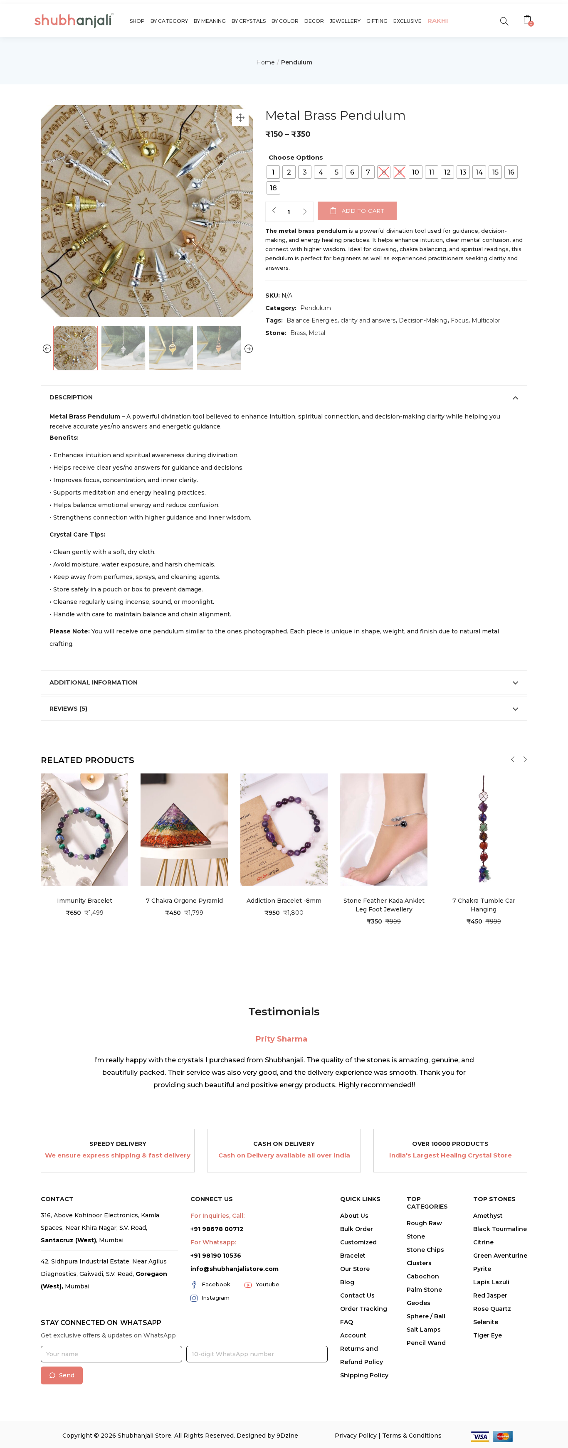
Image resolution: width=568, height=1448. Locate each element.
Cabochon (423, 1276)
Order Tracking (363, 1309)
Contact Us (357, 1295)
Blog (347, 1282)
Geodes (418, 1303)
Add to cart (363, 210)
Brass (298, 333)
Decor (314, 21)
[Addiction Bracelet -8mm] (284, 829)
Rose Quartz (492, 1309)
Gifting (377, 21)
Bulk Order (356, 1229)
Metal (317, 333)
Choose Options (296, 157)
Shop (137, 21)
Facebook (216, 1284)
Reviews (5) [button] (68, 708)
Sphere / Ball (426, 1316)
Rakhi (437, 21)
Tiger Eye (487, 1335)
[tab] (284, 397)
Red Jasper (490, 1295)
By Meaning (210, 21)
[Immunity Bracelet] (84, 829)
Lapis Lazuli (491, 1282)
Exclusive (407, 21)
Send (66, 1375)
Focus (459, 320)
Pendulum (296, 62)
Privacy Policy (356, 1435)
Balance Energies (311, 320)
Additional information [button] (93, 682)
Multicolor (486, 320)
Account (353, 1335)
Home (265, 62)
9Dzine (287, 1435)
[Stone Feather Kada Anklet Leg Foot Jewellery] (383, 829)
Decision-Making (423, 320)
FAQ (346, 1322)
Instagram (216, 1297)
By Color (285, 21)
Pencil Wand (426, 1343)
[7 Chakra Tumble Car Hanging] (483, 829)
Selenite (485, 1322)
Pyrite (482, 1269)
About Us (354, 1215)
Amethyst (488, 1215)
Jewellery (345, 21)
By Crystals (249, 21)
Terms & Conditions (412, 1435)
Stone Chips (425, 1249)
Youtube (267, 1284)
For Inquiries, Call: (217, 1215)
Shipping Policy (364, 1375)
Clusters (419, 1263)
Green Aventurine (500, 1255)
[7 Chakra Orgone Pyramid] (184, 829)
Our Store (355, 1269)
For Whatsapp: (213, 1242)
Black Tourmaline (500, 1229)
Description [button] (71, 397)
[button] (528, 20)
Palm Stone (424, 1289)
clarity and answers (368, 320)
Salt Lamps (424, 1329)
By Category (169, 21)
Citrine (483, 1242)
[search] (504, 21)
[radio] (273, 172)
